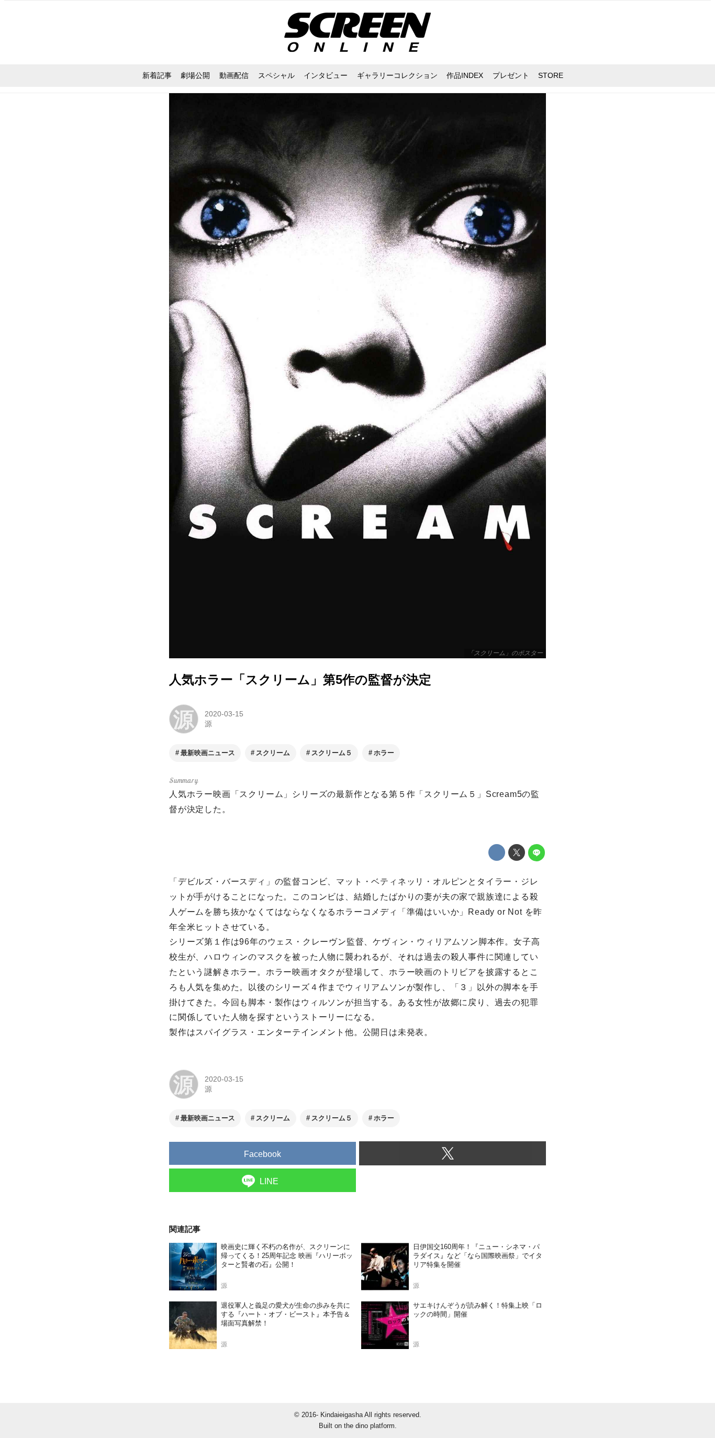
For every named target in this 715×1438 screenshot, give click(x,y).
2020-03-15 (224, 714)
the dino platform (369, 1426)
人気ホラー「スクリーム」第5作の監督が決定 (300, 679)
